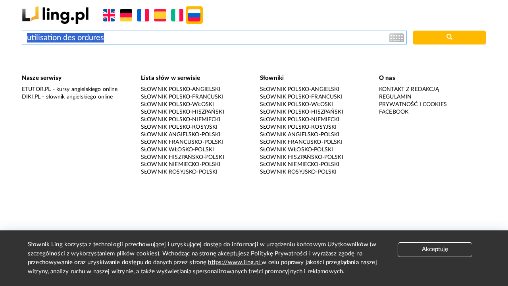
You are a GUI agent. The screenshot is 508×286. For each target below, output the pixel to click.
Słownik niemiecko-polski (181, 164)
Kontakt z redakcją (409, 89)
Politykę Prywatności (279, 254)
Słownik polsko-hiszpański (182, 112)
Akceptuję (435, 249)
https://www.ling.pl (235, 262)
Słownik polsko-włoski (177, 104)
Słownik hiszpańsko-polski (182, 157)
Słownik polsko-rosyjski (179, 127)
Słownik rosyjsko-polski (179, 172)
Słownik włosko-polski (177, 150)
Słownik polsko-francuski (182, 97)
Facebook (393, 112)
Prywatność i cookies (413, 104)
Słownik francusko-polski (182, 142)
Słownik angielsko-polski (181, 134)
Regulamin (395, 97)
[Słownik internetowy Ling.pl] (55, 15)
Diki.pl (31, 97)
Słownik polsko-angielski (181, 89)
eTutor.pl (36, 89)
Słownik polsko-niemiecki (181, 119)
